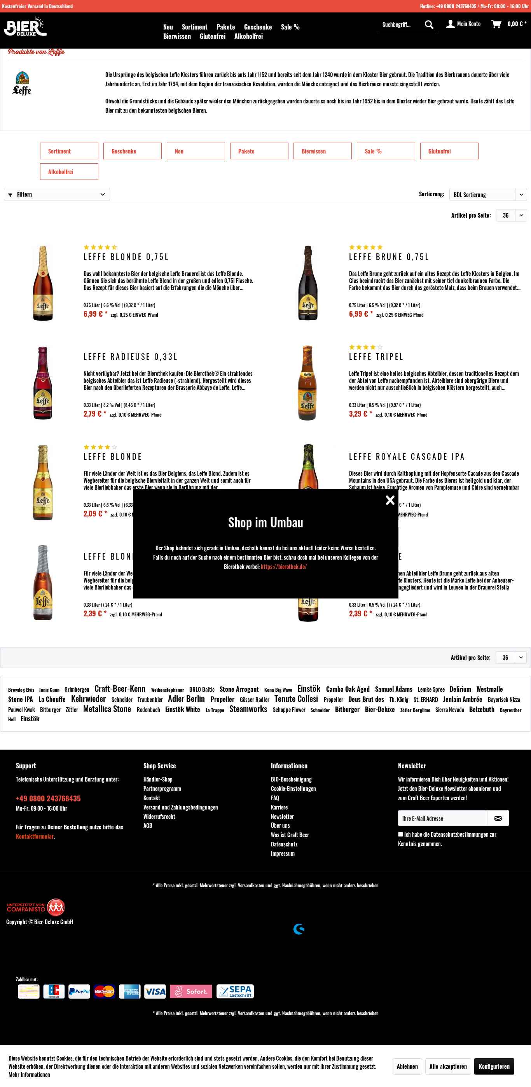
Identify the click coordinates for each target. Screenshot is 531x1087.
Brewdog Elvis (21, 689)
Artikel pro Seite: (471, 215)
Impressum (283, 853)
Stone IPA (21, 699)
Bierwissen (314, 151)
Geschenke (124, 151)
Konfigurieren (494, 1066)
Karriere (279, 807)
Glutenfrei (439, 151)
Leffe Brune (376, 557)
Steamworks (249, 708)
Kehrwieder (89, 698)
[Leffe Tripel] (308, 383)
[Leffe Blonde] (43, 483)
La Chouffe (52, 699)
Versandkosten (251, 885)
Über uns (280, 825)
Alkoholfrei (60, 171)
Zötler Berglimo (415, 710)
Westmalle (490, 689)
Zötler (72, 709)
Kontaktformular (35, 836)
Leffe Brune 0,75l (389, 257)
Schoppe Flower (290, 709)
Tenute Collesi (297, 698)
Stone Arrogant (240, 689)
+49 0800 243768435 (456, 6)
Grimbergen (78, 689)
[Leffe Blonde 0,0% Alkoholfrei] (43, 583)
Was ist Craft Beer (290, 835)
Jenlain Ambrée (463, 699)
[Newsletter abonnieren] (498, 818)
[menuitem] (168, 26)
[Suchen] (429, 24)
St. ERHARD (426, 699)
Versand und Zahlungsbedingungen (180, 807)
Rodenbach (149, 709)
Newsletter (282, 816)
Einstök (309, 688)
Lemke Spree (432, 689)
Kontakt (151, 798)
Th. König (400, 699)
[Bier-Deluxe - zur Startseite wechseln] (25, 26)
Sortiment (59, 151)
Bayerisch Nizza (504, 699)
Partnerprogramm (162, 788)
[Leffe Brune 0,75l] (308, 283)
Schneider (123, 699)
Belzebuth (482, 709)
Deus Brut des (367, 699)
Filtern (24, 194)
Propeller (223, 699)
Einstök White (183, 709)
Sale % (373, 151)
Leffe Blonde (113, 457)
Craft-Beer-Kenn (120, 688)
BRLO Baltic (202, 689)
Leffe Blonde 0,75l (126, 257)
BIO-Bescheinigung (291, 779)
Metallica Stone (108, 708)
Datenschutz (284, 844)
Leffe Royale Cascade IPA (407, 457)
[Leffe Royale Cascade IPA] (308, 483)
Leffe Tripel (376, 357)
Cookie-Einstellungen (293, 788)
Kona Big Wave (278, 689)
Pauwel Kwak (22, 709)
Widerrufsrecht (159, 816)
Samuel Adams (394, 689)
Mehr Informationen (29, 1074)
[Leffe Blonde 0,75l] (43, 283)
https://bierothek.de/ (284, 566)
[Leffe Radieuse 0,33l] (43, 383)
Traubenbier (151, 699)
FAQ (275, 798)
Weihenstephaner (168, 689)
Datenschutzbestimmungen (460, 834)
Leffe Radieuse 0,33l (131, 357)
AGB (147, 825)
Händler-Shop (158, 779)
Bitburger (51, 709)
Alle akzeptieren (448, 1066)
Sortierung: (431, 194)
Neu (179, 151)
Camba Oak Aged (348, 689)
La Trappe (215, 710)
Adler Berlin (187, 698)
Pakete (246, 151)
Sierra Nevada (450, 709)
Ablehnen (407, 1066)
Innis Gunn (50, 689)
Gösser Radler (255, 699)
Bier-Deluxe (381, 709)
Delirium (461, 689)
